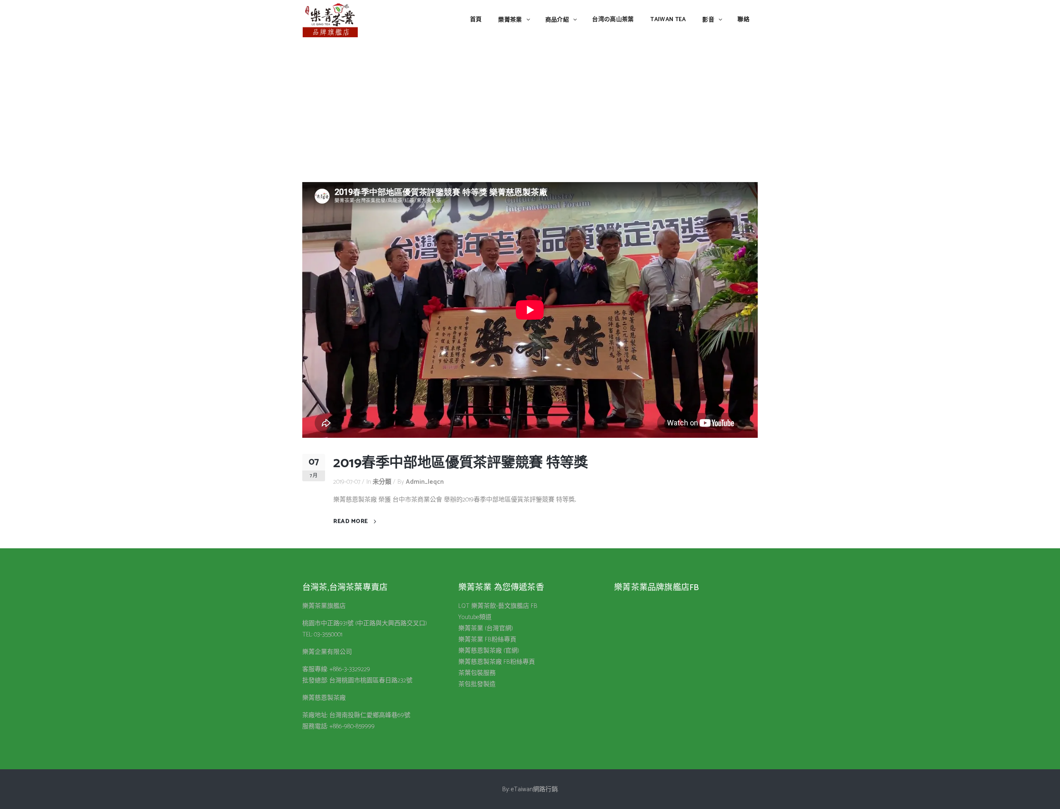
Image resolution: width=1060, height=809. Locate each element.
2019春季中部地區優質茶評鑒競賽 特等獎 (460, 463)
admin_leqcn (425, 482)
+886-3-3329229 (349, 669)
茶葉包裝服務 (477, 673)
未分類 (382, 482)
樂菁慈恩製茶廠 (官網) (488, 651)
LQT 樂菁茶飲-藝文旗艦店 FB (497, 606)
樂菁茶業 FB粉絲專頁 (487, 639)
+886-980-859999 (352, 726)
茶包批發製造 (477, 684)
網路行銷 (545, 789)
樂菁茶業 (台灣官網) (485, 628)
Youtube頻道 (474, 617)
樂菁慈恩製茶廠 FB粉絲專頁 (496, 662)
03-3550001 (328, 634)
